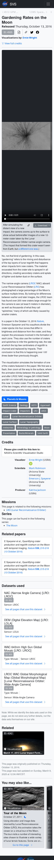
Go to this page (21, 844)
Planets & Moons (16, 399)
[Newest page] (51, 12)
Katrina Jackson (37, 490)
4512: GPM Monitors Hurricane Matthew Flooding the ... (12, 12)
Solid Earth (42, 433)
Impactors (25, 410)
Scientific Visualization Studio (13, 4)
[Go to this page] (23, 743)
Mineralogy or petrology (28, 427)
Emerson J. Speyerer (40, 478)
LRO (36, 286)
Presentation (9, 433)
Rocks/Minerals (26, 433)
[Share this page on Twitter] (32, 32)
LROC (32, 283)
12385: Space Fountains (37, 12)
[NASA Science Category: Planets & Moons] (25, 816)
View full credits (13, 43)
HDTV (34, 405)
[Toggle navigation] (48, 4)
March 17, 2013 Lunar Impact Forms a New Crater (22, 752)
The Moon (11, 525)
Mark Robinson (37, 468)
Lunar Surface (10, 422)
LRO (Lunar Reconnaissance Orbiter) (26, 510)
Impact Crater (9, 410)
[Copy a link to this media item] (28, 225)
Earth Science (9, 405)
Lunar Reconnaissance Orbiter (27, 416)
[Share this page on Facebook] (37, 32)
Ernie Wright (30, 37)
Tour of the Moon (15, 813)
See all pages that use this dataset (23, 609)
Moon (47, 427)
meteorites (8, 427)
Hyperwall (45, 405)
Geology (24, 405)
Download (42, 225)
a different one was (28, 248)
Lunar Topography (29, 422)
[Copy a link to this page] (26, 32)
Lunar (6, 416)
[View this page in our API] (19, 32)
